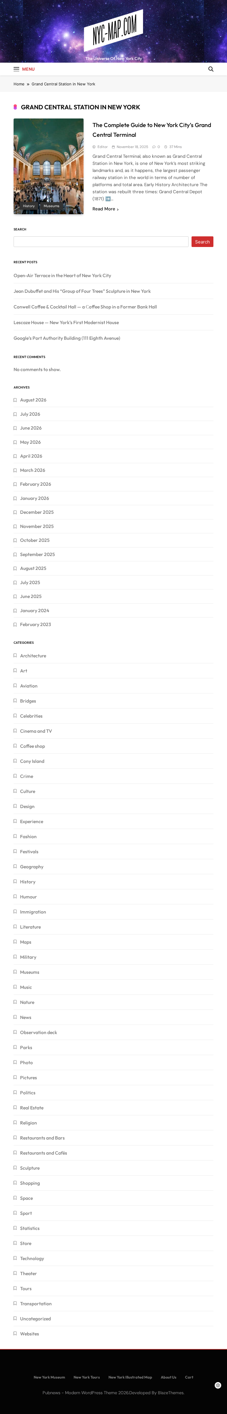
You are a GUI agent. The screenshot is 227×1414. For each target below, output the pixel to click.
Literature (30, 927)
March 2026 (32, 470)
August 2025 (33, 568)
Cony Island (32, 761)
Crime (26, 776)
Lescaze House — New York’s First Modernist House (66, 322)
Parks (26, 1047)
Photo (26, 1062)
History (29, 206)
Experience (31, 821)
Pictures (28, 1077)
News (25, 1017)
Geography (31, 866)
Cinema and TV (36, 731)
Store (25, 1243)
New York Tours (87, 1377)
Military (28, 957)
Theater (28, 1273)
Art (23, 671)
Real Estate (31, 1108)
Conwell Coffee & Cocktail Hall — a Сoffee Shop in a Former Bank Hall (85, 307)
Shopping (30, 1183)
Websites (29, 1334)
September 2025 (37, 554)
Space (26, 1198)
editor (103, 146)
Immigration (33, 912)
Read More (104, 209)
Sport (26, 1213)
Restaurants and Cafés (43, 1153)
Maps (25, 942)
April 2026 (31, 456)
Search (20, 229)
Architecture (33, 656)
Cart (189, 1377)
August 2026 (33, 400)
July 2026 (30, 414)
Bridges (28, 701)
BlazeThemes (171, 1392)
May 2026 (30, 442)
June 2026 (31, 428)
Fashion (28, 836)
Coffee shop (32, 746)
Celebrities (31, 716)
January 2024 (34, 610)
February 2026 (35, 484)
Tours (26, 1288)
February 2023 (35, 624)
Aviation (29, 686)
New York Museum (49, 1377)
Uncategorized (35, 1319)
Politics (27, 1093)
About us (168, 1377)
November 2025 (37, 526)
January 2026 (34, 498)
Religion (28, 1123)
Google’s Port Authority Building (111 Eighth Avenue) (67, 338)
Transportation (36, 1303)
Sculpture (30, 1168)
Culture (27, 791)
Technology (32, 1258)
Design (27, 806)
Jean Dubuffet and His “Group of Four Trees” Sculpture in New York (82, 291)
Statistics (30, 1228)
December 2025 (37, 512)
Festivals (29, 851)
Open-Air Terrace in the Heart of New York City (62, 275)
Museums (51, 206)
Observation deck (38, 1032)
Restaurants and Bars (42, 1138)
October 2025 (35, 540)
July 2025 (30, 582)
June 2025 (31, 596)
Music (26, 987)
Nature (27, 1002)
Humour (28, 897)
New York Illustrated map (130, 1377)
